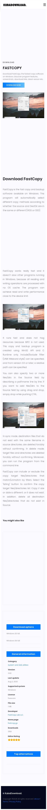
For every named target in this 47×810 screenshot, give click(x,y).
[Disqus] (23, 568)
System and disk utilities (18, 665)
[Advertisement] (23, 35)
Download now (13, 85)
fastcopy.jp (13, 723)
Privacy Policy (15, 801)
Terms (5, 801)
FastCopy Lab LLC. (16, 715)
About (37, 799)
